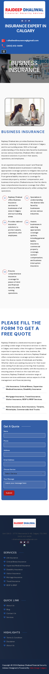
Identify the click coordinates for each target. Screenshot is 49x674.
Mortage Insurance (14, 577)
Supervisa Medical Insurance (18, 565)
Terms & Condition (14, 637)
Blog (8, 609)
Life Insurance (12, 558)
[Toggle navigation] (3, 51)
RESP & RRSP (11, 585)
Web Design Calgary (38, 668)
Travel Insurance (13, 581)
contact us (11, 613)
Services (9, 617)
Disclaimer (10, 641)
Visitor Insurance (13, 573)
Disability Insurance (14, 569)
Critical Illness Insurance (16, 561)
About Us (10, 605)
